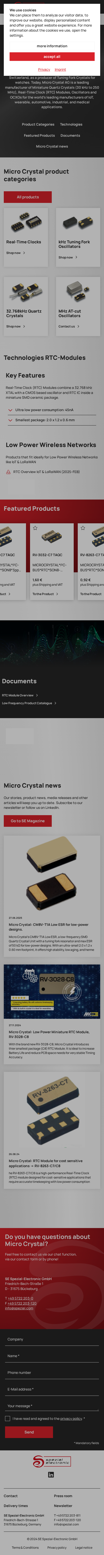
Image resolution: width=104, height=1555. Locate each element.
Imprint (60, 69)
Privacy (44, 69)
